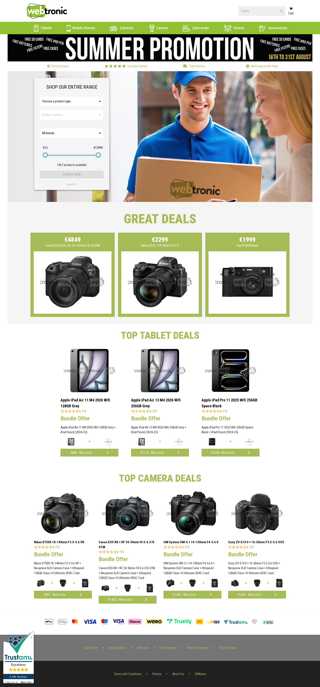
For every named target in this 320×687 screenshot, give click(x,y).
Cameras (126, 28)
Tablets (46, 28)
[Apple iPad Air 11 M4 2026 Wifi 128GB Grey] (89, 391)
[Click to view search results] (281, 11)
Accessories (277, 28)
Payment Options (197, 648)
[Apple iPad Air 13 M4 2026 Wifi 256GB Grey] (160, 391)
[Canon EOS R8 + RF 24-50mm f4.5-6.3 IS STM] (127, 534)
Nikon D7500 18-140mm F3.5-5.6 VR (59, 542)
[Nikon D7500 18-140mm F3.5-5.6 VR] (63, 534)
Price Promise (228, 648)
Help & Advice (117, 648)
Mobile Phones (83, 28)
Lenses (162, 28)
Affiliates (200, 674)
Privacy (156, 674)
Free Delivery (168, 648)
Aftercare (143, 648)
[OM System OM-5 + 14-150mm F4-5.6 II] (192, 534)
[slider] (45, 155)
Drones (238, 28)
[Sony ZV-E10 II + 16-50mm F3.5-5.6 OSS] (257, 534)
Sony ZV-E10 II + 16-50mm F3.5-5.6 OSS (256, 542)
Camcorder (200, 28)
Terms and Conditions (127, 674)
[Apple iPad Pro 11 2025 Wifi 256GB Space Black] (230, 391)
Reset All (71, 184)
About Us (178, 674)
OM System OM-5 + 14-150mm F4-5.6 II (190, 542)
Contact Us (91, 648)
